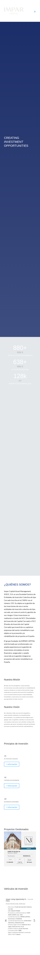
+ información (11, 764)
